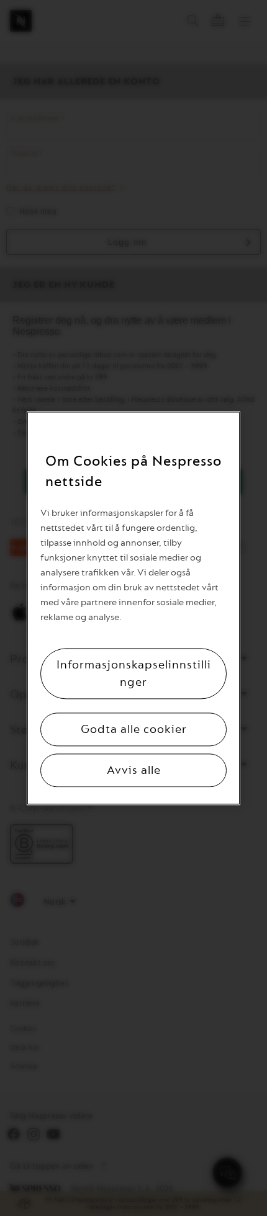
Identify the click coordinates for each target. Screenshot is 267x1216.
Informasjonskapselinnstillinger (134, 673)
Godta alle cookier (134, 729)
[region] (133, 608)
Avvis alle (134, 770)
